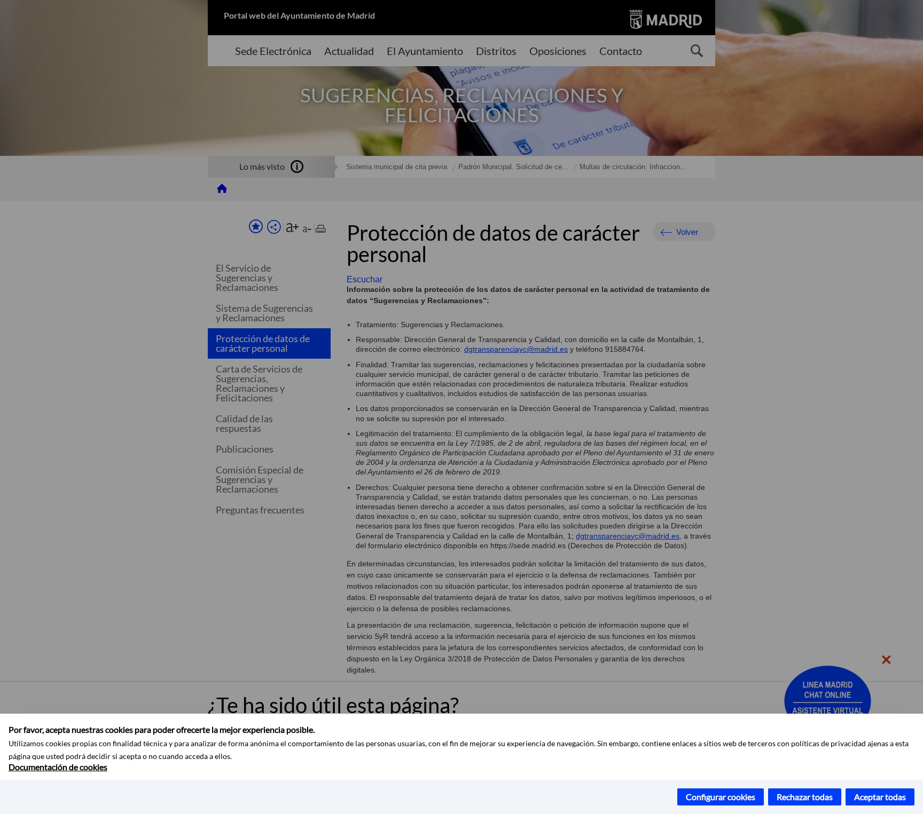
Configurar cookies (720, 797)
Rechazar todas (805, 797)
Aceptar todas (880, 797)
